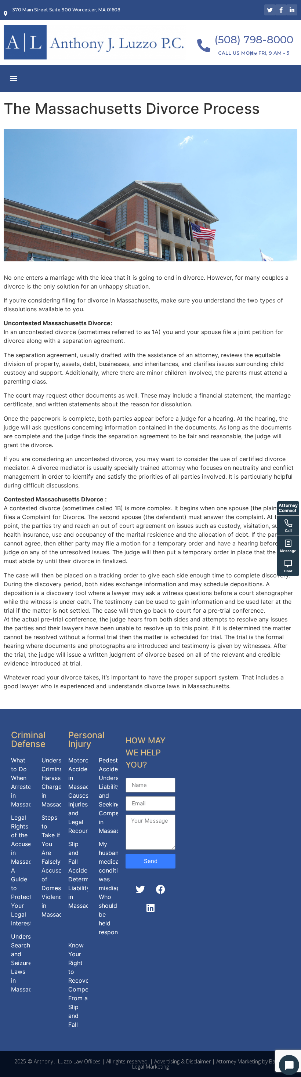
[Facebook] (161, 889)
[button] (13, 78)
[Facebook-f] (280, 9)
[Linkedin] (150, 908)
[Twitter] (269, 9)
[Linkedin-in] (291, 9)
